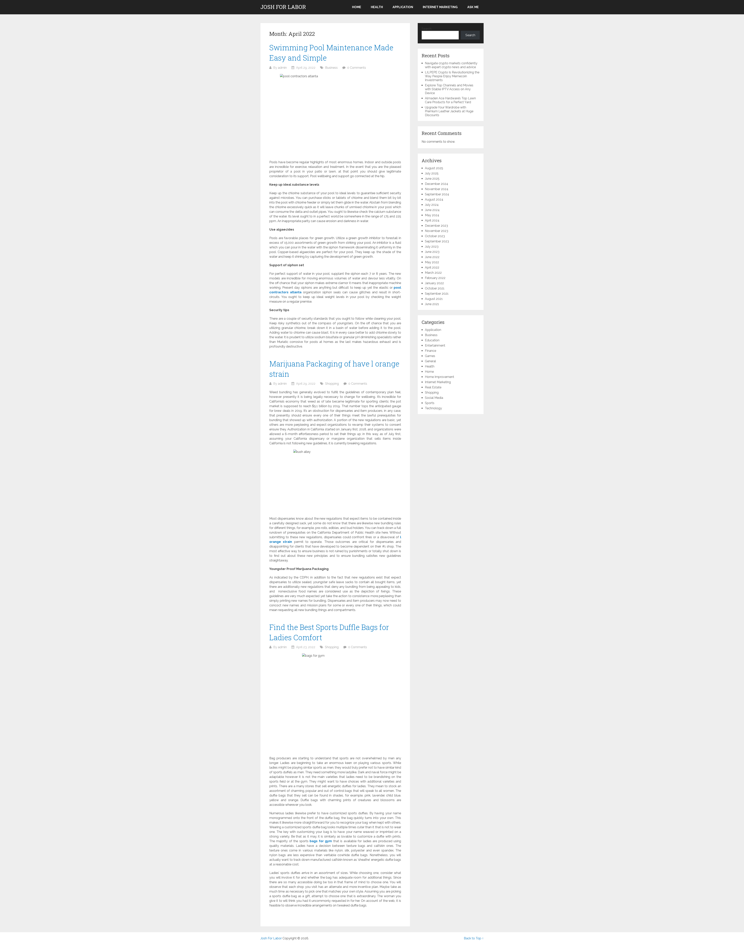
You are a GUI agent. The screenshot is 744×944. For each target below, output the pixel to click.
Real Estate (433, 387)
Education (432, 340)
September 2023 (437, 241)
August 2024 (434, 199)
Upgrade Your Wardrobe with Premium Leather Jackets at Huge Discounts (449, 111)
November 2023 (436, 231)
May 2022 (432, 262)
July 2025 (431, 173)
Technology (433, 408)
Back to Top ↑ (474, 938)
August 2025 (434, 168)
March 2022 (433, 273)
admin (282, 68)
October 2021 (434, 288)
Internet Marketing (440, 7)
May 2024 (432, 215)
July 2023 (431, 246)
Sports (429, 403)
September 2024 (437, 194)
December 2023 (436, 225)
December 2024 (436, 184)
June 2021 (432, 304)
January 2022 (434, 283)
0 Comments (356, 68)
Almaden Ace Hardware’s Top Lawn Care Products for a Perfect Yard (450, 100)
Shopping (332, 383)
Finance (430, 351)
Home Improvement (439, 377)
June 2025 (432, 178)
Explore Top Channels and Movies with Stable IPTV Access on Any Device (449, 89)
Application (403, 7)
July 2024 (432, 205)
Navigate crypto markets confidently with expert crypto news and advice (451, 65)
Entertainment (435, 345)
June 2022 (432, 257)
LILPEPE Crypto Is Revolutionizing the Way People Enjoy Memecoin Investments (452, 76)
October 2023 (435, 236)
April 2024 (432, 220)
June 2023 (432, 252)
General (430, 361)
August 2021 (434, 299)
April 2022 (432, 267)
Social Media (434, 398)
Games (430, 356)
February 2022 (435, 278)
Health (377, 7)
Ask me (473, 7)
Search (426, 29)
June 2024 (432, 210)
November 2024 (436, 189)
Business (331, 68)
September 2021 (437, 293)
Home (356, 7)
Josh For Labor (283, 7)
